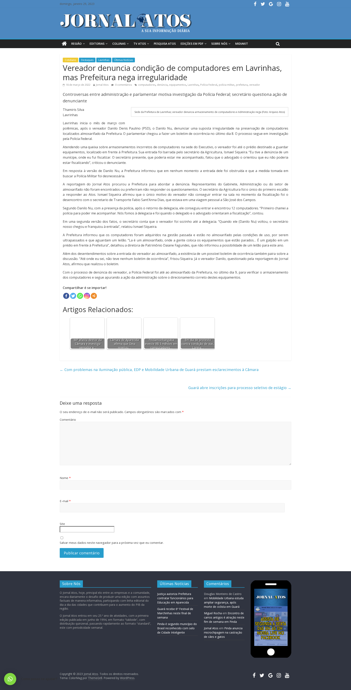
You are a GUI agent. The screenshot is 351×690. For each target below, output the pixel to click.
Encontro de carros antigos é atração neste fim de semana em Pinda (224, 617)
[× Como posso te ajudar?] (10, 679)
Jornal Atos (102, 85)
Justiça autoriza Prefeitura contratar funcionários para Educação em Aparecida (175, 598)
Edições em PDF (192, 43)
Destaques (87, 60)
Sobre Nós (219, 43)
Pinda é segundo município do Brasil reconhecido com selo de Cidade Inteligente (177, 628)
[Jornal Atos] (64, 43)
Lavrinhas (103, 60)
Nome (65, 478)
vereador (254, 85)
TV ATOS (139, 43)
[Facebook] (66, 296)
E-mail (65, 501)
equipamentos (177, 85)
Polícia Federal (208, 85)
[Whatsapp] (80, 296)
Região (76, 43)
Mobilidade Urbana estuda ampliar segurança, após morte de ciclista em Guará (224, 602)
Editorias (97, 43)
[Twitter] (73, 296)
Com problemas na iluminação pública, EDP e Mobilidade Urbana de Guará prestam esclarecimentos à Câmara (159, 369)
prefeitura (242, 85)
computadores (146, 85)
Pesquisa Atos (165, 43)
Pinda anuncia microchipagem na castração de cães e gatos (223, 632)
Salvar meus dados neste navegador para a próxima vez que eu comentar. (112, 543)
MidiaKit (241, 43)
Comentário (68, 419)
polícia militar (226, 85)
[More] (94, 296)
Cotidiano (70, 60)
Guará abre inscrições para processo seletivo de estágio (239, 387)
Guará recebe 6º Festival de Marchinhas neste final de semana (175, 613)
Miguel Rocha (213, 613)
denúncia (162, 85)
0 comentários (123, 85)
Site (62, 524)
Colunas (119, 43)
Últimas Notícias (123, 60)
